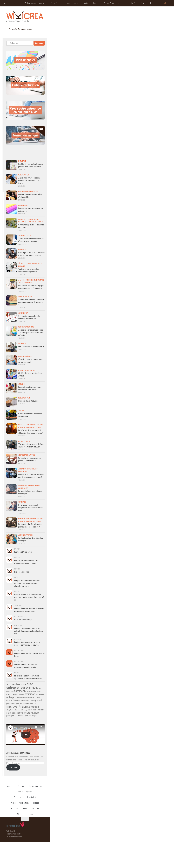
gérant (17, 704)
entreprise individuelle (25, 698)
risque (26, 710)
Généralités (22, 472)
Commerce (22, 219)
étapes (34, 716)
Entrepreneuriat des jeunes (28, 191)
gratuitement (11, 704)
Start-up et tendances (150, 3)
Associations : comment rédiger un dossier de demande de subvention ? (31, 302)
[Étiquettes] (40, 154)
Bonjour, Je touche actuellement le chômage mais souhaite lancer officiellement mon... (26, 583)
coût (26, 691)
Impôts (85, 3)
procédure (21, 710)
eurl (34, 697)
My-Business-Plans (25, 814)
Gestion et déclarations (26, 455)
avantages (32, 687)
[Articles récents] (11, 154)
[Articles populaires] (30, 154)
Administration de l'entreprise (29, 485)
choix (12, 691)
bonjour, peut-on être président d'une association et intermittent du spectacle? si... (29, 597)
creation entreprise (35, 691)
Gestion (96, 3)
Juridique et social (70, 3)
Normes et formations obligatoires (30, 425)
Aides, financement (12, 3)
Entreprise (22, 161)
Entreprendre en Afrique (27, 370)
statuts (16, 716)
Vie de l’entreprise (111, 3)
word (29, 716)
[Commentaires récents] (20, 154)
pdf (15, 710)
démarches (40, 694)
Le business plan (24, 398)
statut (30, 712)
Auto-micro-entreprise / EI (35, 3)
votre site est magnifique (23, 619)
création (15, 694)
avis (40, 688)
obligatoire (9, 710)
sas (12, 712)
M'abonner (13, 767)
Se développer (23, 175)
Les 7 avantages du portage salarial (31, 346)
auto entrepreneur (19, 686)
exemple (10, 700)
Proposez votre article (20, 803)
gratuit (38, 700)
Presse (36, 803)
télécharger (23, 715)
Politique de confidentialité (25, 797)
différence (21, 694)
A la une (21, 280)
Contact (21, 786)
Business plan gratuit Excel (28, 401)
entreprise (12, 697)
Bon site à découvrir (21, 572)
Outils (25, 808)
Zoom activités (130, 3)
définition (30, 694)
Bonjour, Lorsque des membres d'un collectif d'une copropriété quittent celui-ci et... (29, 631)
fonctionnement (21, 700)
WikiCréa (35, 808)
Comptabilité (23, 488)
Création (21, 384)
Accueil (10, 786)
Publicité (14, 808)
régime (33, 710)
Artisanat (21, 411)
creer (8, 694)
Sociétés (54, 3)
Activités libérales (25, 356)
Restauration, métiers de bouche (29, 427)
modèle (35, 706)
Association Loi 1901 (25, 296)
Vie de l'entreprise (25, 283)
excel (38, 698)
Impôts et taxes (24, 441)
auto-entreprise (16, 684)
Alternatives (22, 343)
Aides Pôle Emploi (24, 236)
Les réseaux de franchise (35, 222)
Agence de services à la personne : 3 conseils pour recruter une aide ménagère (31, 332)
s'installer (40, 710)
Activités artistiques (25, 535)
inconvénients (28, 703)
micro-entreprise (18, 706)
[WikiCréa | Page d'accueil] (24, 17)
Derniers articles (35, 786)
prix (17, 710)
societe (22, 712)
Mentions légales (25, 791)
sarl (8, 712)
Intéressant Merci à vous (23, 552)
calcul (8, 691)
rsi (29, 709)
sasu (16, 712)
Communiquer (23, 205)
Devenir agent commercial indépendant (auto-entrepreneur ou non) (31, 507)
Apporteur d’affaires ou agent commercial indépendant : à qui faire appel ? (29, 180)
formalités (31, 700)
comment (19, 691)
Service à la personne (26, 327)
